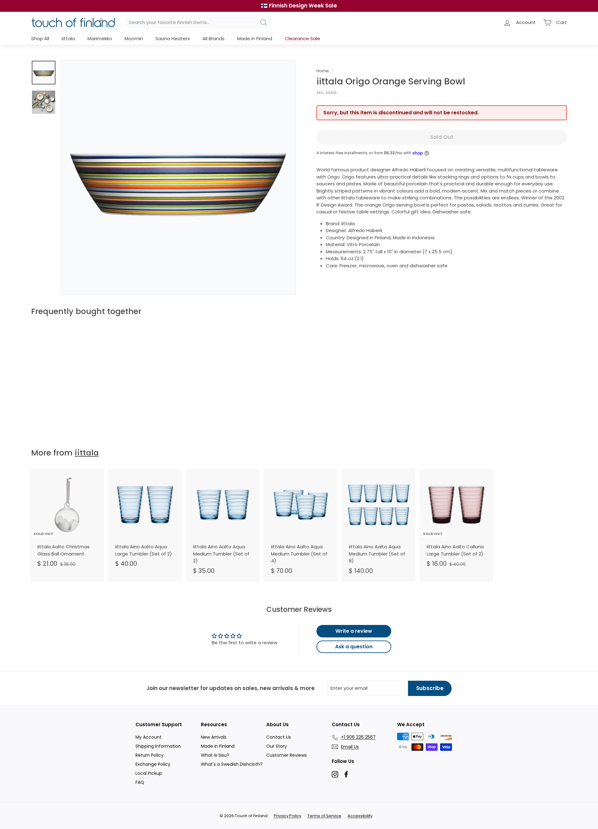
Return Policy (149, 755)
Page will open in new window (335, 774)
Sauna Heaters (172, 38)
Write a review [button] (353, 631)
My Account (148, 737)
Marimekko (100, 38)
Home (322, 71)
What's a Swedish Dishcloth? (232, 764)
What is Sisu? (215, 755)
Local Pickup (148, 773)
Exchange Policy (152, 764)
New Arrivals (213, 737)
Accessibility (360, 816)
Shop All (40, 38)
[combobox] (199, 23)
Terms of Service (324, 816)
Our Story (276, 746)
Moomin (134, 38)
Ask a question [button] (354, 646)
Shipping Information (158, 746)
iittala (68, 38)
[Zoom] (178, 177)
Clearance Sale (302, 38)
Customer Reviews (286, 755)
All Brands (213, 38)
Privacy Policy (287, 816)
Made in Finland (254, 38)
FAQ (139, 782)
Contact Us (278, 737)
